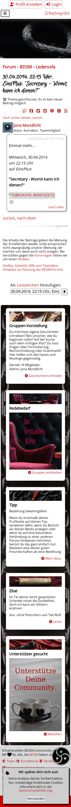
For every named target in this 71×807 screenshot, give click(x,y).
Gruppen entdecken (47, 472)
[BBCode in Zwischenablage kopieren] (65, 110)
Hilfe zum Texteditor (43, 265)
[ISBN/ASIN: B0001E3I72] (31, 195)
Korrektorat (29, 761)
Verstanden (36, 798)
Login (56, 4)
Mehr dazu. (53, 558)
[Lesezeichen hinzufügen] (64, 291)
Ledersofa (45, 67)
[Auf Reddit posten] (45, 110)
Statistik (21, 265)
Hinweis (23, 259)
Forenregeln (43, 255)
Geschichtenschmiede (45, 376)
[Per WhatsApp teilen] (58, 110)
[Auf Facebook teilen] (31, 110)
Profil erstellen (28, 4)
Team (10, 761)
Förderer (50, 761)
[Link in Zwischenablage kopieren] (24, 110)
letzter (26, 117)
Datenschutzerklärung (35, 790)
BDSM (26, 67)
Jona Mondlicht (27, 125)
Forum (9, 67)
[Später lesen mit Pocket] (51, 110)
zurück (37, 117)
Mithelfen (55, 734)
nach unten (11, 117)
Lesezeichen (28, 285)
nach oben (56, 207)
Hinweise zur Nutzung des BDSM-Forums (33, 269)
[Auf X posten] (38, 110)
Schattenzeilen (57, 13)
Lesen (57, 621)
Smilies (8, 265)
